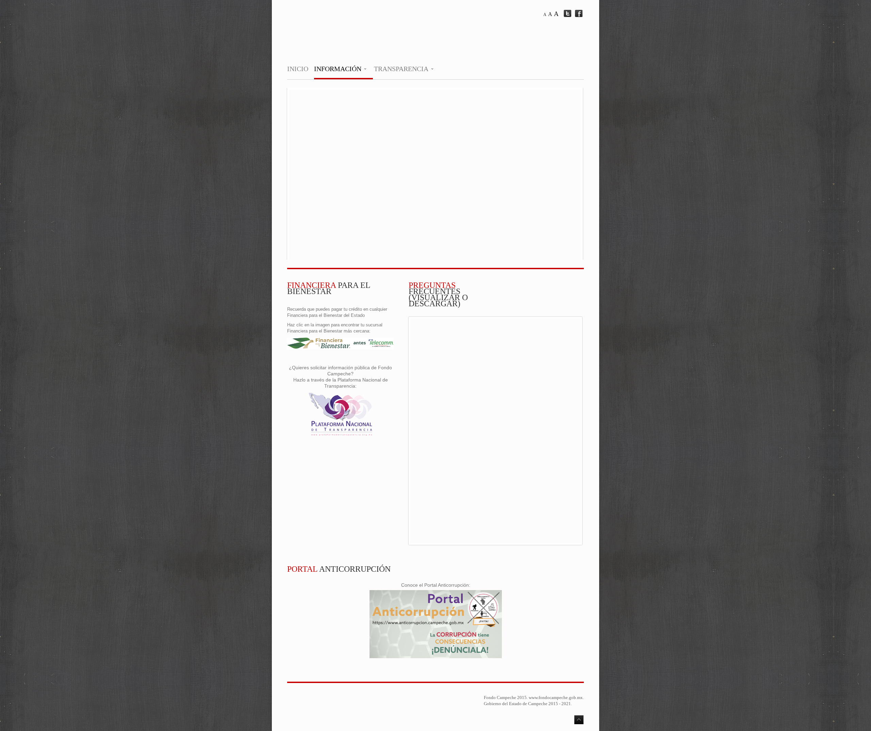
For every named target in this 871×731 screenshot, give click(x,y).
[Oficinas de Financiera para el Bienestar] (340, 348)
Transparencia (401, 68)
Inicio (297, 68)
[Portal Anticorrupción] (435, 656)
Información (337, 68)
